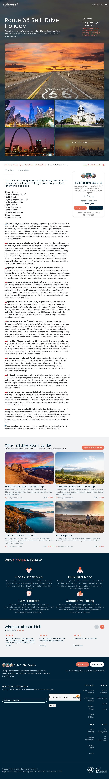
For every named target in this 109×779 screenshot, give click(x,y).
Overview (9, 170)
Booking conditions (89, 738)
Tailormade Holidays (89, 699)
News (104, 704)
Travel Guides (23, 170)
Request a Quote (96, 208)
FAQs (105, 709)
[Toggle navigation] (106, 5)
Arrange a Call (80, 208)
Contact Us (102, 698)
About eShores (103, 691)
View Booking (90, 730)
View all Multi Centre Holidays (93, 447)
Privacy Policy (90, 746)
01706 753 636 (88, 215)
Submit (52, 705)
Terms (91, 753)
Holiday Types (91, 707)
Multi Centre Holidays (88, 691)
